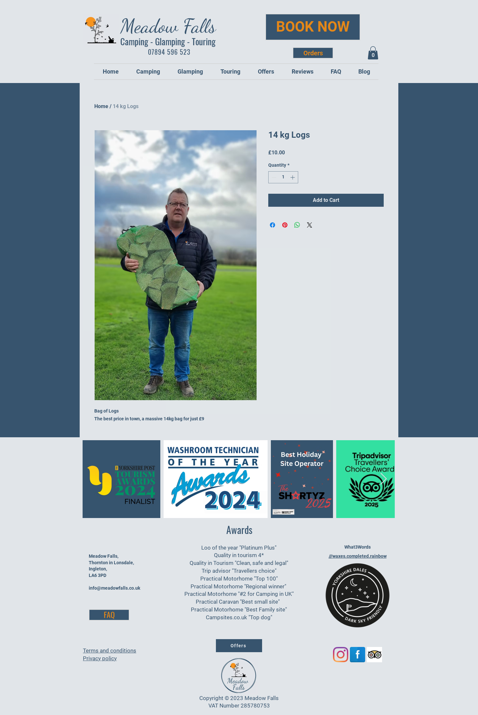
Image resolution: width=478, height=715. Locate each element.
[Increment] (293, 177)
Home (101, 106)
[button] (372, 53)
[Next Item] (383, 479)
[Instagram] (340, 654)
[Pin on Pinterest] (285, 225)
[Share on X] (309, 225)
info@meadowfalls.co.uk (114, 588)
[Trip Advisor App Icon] (374, 654)
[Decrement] (273, 177)
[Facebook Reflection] (357, 654)
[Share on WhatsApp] (297, 225)
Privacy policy (100, 658)
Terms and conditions (109, 650)
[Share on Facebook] (272, 225)
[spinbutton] (283, 177)
